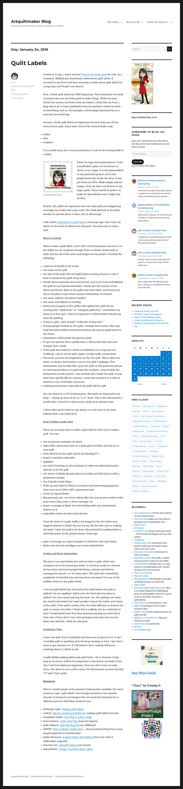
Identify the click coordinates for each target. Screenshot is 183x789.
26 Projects (148, 406)
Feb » (163, 384)
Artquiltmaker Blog (31, 21)
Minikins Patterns (141, 456)
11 (140, 363)
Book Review (158, 411)
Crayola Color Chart (143, 543)
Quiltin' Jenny (140, 612)
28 (157, 374)
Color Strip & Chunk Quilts (152, 416)
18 (140, 369)
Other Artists (155, 461)
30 (169, 374)
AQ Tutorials (133, 22)
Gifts (135, 441)
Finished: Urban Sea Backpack (148, 314)
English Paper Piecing (157, 431)
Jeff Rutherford (141, 564)
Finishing (15, 94)
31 (135, 379)
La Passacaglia (139, 451)
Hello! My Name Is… (158, 22)
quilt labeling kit (69, 725)
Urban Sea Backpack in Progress (148, 320)
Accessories (161, 406)
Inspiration (163, 446)
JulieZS (141, 180)
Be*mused (139, 528)
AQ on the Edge (141, 519)
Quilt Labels (29, 62)
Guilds (158, 441)
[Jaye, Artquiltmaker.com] (152, 83)
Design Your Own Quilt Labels (76, 749)
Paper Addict (140, 585)
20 (152, 369)
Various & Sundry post (94, 74)
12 (146, 363)
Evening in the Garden (144, 552)
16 (169, 363)
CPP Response (160, 421)
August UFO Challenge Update (147, 317)
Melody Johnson (141, 579)
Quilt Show (161, 476)
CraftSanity (139, 540)
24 (134, 374)
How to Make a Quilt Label (68, 729)
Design (166, 426)
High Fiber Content (143, 558)
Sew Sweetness (140, 481)
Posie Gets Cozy (141, 603)
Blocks (146, 411)
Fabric (136, 436)
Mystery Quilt (158, 456)
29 (163, 374)
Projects (136, 476)
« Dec (139, 384)
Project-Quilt (163, 471)
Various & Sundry (149, 486)
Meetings (153, 451)
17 (135, 369)
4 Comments (17, 98)
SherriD (137, 627)
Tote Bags (161, 481)
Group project (146, 441)
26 (146, 374)
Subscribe (137, 162)
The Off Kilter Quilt (142, 630)
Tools (152, 481)
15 (163, 363)
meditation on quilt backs (71, 222)
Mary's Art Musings (143, 573)
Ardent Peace (140, 525)
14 (158, 363)
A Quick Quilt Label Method (78, 737)
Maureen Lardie (141, 576)
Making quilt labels (73, 709)
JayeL (140, 230)
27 (152, 374)
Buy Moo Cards (144, 673)
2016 (13, 90)
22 (163, 369)
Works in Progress (141, 491)
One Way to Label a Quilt (78, 717)
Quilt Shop (148, 476)
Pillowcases (148, 466)
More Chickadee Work (156, 230)
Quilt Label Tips (69, 721)
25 (140, 374)
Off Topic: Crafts (140, 461)
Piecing (136, 466)
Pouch (159, 466)
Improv (151, 446)
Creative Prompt (140, 426)
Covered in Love (141, 531)
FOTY (162, 436)
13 (152, 363)
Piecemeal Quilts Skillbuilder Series (150, 588)
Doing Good (138, 431)
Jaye (13, 82)
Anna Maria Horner (143, 513)
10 (135, 363)
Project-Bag (148, 471)
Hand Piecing (139, 446)
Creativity (155, 426)
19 (146, 369)
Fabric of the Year (149, 436)
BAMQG (136, 411)
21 (158, 369)
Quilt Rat (138, 606)
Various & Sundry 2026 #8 (146, 311)
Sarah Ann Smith (142, 624)
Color (135, 416)
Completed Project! (142, 421)
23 (169, 369)
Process (24, 94)
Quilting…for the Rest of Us (146, 618)
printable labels (67, 745)
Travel (135, 486)
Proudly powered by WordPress (69, 776)
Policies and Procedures (42, 776)
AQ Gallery (113, 22)
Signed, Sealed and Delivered (69, 713)
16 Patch (136, 406)
